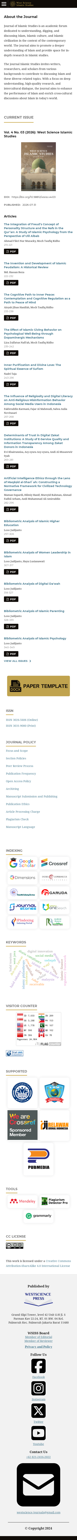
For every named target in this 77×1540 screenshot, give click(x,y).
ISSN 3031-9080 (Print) (21, 726)
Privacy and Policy (38, 1347)
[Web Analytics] (14, 1055)
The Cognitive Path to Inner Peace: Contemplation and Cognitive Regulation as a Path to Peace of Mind (37, 298)
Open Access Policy (18, 781)
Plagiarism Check (17, 819)
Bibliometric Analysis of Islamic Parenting (34, 611)
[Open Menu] (4, 4)
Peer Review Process (19, 766)
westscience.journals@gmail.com (38, 1512)
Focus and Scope (17, 751)
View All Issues (15, 660)
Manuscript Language (20, 827)
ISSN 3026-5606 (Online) (22, 720)
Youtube (38, 1444)
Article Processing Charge (23, 811)
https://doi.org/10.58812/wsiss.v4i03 (33, 196)
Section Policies (16, 758)
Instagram (38, 1399)
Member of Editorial (38, 1337)
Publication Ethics (17, 804)
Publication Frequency (21, 773)
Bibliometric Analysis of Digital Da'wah (32, 583)
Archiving (12, 789)
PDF (12, 251)
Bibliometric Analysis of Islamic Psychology (35, 638)
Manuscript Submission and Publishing (31, 796)
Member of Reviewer (38, 1341)
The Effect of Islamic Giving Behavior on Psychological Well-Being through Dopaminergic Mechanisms (33, 333)
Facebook (38, 1377)
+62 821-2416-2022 (38, 1457)
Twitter (38, 1422)
